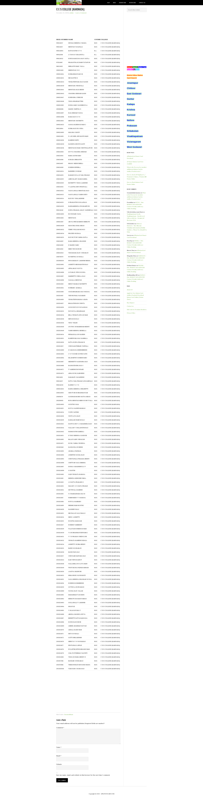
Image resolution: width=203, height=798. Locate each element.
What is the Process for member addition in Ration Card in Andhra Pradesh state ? (137, 169)
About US (130, 290)
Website (59, 764)
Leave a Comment (81, 13)
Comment (60, 728)
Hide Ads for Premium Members (136, 309)
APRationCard (69, 2)
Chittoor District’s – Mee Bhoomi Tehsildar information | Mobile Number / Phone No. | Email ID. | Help (137, 228)
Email (58, 756)
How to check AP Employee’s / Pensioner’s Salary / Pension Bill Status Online (136, 177)
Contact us (130, 306)
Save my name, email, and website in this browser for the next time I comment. (83, 775)
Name (58, 747)
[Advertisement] (88, 27)
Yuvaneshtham (68, 714)
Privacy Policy (131, 313)
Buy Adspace (130, 303)
